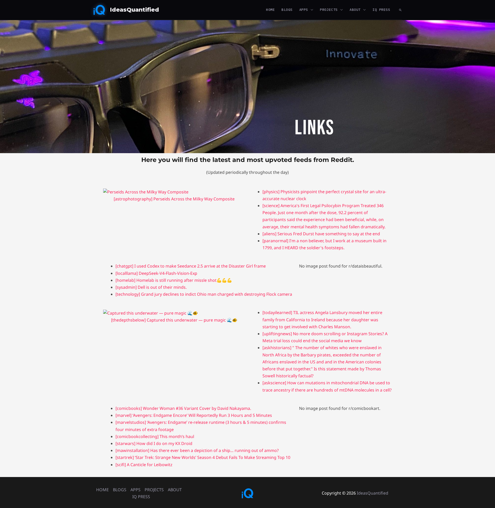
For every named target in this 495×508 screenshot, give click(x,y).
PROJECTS (328, 9)
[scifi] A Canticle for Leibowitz (144, 464)
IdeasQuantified (134, 9)
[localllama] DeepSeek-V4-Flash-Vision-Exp (156, 273)
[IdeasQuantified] (99, 9)
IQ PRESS (381, 9)
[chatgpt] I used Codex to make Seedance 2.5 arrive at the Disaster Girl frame (191, 266)
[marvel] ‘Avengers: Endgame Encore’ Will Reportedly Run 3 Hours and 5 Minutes (194, 415)
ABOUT (355, 9)
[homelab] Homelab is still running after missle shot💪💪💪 (174, 280)
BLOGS (287, 9)
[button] (400, 10)
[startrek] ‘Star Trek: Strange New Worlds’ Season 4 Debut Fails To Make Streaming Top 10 (203, 457)
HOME (270, 9)
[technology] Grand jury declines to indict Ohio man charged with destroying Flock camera (204, 294)
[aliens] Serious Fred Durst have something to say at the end (321, 234)
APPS (303, 9)
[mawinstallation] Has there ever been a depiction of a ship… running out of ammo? (197, 450)
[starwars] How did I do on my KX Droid (154, 443)
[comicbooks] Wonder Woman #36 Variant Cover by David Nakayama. (183, 408)
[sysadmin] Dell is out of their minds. (151, 287)
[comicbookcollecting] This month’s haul (155, 436)
